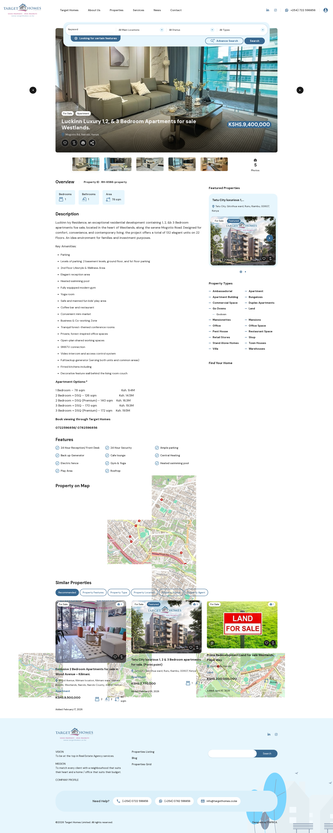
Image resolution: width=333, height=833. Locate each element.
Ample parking (169, 448)
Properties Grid (141, 764)
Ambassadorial (222, 291)
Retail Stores (221, 337)
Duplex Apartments (261, 303)
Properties (116, 10)
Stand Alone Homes (226, 343)
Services (138, 10)
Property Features (93, 592)
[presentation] (216, 238)
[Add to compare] (74, 142)
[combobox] (141, 30)
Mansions (255, 320)
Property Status (171, 592)
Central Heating (170, 455)
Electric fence (69, 463)
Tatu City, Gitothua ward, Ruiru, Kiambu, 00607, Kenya (165, 670)
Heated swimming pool (174, 463)
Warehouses (257, 349)
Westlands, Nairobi (220, 666)
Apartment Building (225, 297)
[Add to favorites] (65, 142)
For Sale (67, 113)
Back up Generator (72, 455)
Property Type (118, 592)
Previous (32, 90)
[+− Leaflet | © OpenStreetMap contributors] (129, 532)
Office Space (257, 325)
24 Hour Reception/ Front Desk (80, 448)
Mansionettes (222, 320)
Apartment (83, 113)
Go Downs (219, 308)
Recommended (67, 592)
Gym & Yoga (118, 463)
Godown (221, 314)
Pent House (220, 331)
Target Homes (69, 10)
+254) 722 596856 (303, 10)
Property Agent (196, 592)
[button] (241, 272)
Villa (215, 349)
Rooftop (115, 471)
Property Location (144, 592)
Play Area (66, 471)
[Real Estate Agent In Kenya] (22, 10)
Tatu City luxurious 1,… (228, 200)
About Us (94, 10)
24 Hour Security (121, 448)
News (157, 10)
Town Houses (257, 343)
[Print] (83, 142)
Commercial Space (225, 303)
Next (300, 90)
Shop (252, 337)
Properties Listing (143, 752)
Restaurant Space (260, 331)
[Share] (92, 142)
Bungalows (256, 297)
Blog (134, 758)
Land (252, 308)
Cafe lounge (117, 455)
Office (217, 325)
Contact (176, 10)
